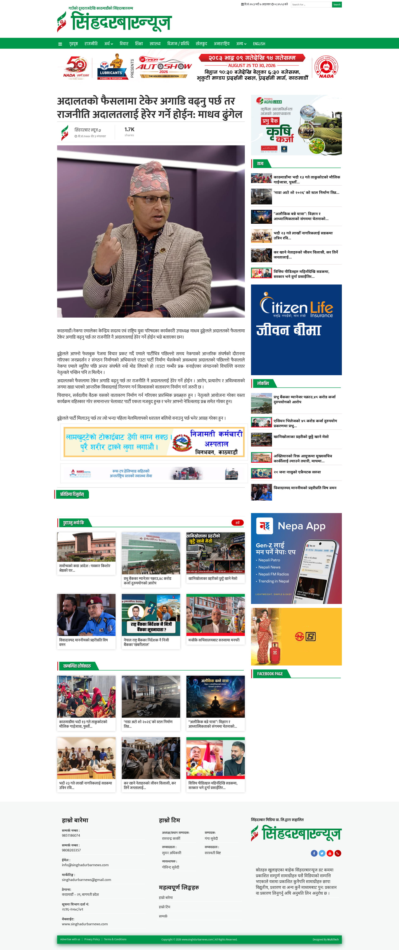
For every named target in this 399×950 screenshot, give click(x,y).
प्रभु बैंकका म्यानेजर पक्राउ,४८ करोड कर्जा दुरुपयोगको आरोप (147, 581)
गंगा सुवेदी (211, 839)
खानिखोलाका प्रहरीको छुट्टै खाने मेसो (213, 579)
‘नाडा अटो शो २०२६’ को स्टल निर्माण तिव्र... (148, 724)
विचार (124, 44)
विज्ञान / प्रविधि (178, 44)
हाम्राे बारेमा (75, 820)
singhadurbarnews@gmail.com (86, 879)
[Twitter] (322, 853)
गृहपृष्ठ (73, 44)
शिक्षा (139, 44)
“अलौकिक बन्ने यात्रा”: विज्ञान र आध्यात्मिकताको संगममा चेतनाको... (212, 724)
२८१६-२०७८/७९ (72, 909)
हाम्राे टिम (169, 820)
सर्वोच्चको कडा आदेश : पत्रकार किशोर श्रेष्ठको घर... (84, 568)
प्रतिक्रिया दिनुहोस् (72, 494)
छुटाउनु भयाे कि (73, 523)
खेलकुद (201, 44)
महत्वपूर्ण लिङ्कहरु (179, 887)
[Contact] (338, 853)
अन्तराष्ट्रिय (222, 44)
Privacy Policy (92, 939)
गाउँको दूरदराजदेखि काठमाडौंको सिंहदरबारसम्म (101, 8)
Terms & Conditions (115, 939)
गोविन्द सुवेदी (170, 867)
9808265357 (71, 850)
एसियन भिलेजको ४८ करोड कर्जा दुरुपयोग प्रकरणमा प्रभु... (305, 423)
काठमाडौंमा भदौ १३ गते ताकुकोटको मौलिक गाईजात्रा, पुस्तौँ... (83, 724)
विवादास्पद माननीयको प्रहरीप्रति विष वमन (83, 642)
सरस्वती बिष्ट (213, 853)
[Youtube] (330, 853)
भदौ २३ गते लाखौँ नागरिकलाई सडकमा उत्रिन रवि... (85, 785)
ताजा (260, 163)
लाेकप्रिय (263, 383)
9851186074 (71, 835)
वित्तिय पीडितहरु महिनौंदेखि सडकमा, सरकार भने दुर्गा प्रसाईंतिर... (212, 785)
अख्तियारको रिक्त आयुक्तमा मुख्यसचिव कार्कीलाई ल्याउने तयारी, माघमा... (303, 458)
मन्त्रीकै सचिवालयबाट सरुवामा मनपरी (214, 640)
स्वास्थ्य (155, 44)
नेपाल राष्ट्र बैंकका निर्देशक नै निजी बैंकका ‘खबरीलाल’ (146, 642)
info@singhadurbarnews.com (85, 865)
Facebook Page (270, 674)
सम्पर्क (163, 916)
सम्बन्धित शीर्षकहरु (77, 666)
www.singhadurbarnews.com (85, 924)
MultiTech (333, 939)
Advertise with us (70, 939)
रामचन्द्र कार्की (171, 839)
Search (337, 4)
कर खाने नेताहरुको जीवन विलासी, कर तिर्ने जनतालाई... (150, 785)
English (259, 44)
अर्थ (107, 44)
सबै (238, 523)
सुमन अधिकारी (171, 853)
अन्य (239, 44)
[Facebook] (314, 853)
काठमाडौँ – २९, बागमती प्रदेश (80, 894)
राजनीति (91, 44)
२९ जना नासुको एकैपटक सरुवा (297, 471)
